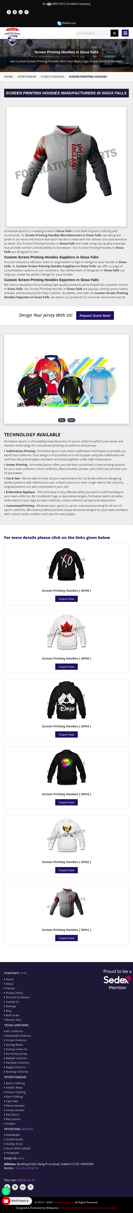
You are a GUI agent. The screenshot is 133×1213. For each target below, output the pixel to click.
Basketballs (12, 1135)
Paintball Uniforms (17, 1062)
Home (8, 77)
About (9, 983)
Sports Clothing (15, 1083)
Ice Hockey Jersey (16, 1053)
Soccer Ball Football (17, 1148)
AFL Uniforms (14, 1031)
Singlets (10, 1123)
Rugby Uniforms (15, 1067)
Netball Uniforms (16, 1058)
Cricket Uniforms (16, 1040)
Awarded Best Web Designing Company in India (88, 1208)
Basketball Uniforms (18, 1035)
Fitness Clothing (15, 1092)
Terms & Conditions (17, 997)
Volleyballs (12, 1153)
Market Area (13, 1019)
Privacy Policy (14, 992)
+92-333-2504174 (27, 1168)
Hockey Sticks (14, 1144)
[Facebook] (9, 12)
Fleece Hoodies (52, 77)
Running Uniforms (16, 1071)
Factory (10, 988)
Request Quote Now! (95, 315)
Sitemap (10, 1006)
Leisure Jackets (14, 1110)
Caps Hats (11, 1101)
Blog (8, 1010)
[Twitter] (15, 12)
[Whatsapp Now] (6, 1191)
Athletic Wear (13, 1087)
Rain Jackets (12, 1119)
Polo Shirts (12, 1114)
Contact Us (12, 1001)
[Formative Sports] (12, 37)
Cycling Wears (14, 1044)
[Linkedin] (21, 12)
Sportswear (26, 77)
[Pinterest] (26, 12)
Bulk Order (12, 1015)
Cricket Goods (14, 1139)
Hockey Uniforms (16, 1049)
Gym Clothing (14, 1096)
